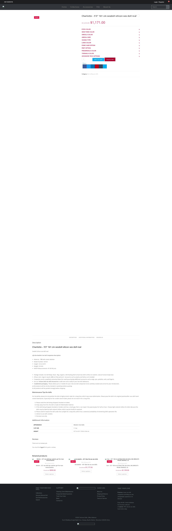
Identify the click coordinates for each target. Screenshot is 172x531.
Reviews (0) (99, 337)
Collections (74, 7)
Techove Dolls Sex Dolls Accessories (48, 381)
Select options (49, 474)
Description (73, 337)
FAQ (98, 7)
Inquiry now (110, 59)
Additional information (86, 337)
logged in (43, 447)
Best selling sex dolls (92, 74)
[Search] (167, 7)
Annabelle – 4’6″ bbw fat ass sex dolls (86, 464)
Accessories (88, 7)
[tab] (72, 338)
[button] (85, 66)
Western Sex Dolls (79, 425)
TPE (41, 359)
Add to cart (98, 59)
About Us (106, 7)
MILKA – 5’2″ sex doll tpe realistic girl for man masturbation (49, 466)
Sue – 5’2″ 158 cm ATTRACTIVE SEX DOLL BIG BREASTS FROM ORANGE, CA (122, 466)
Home (64, 7)
